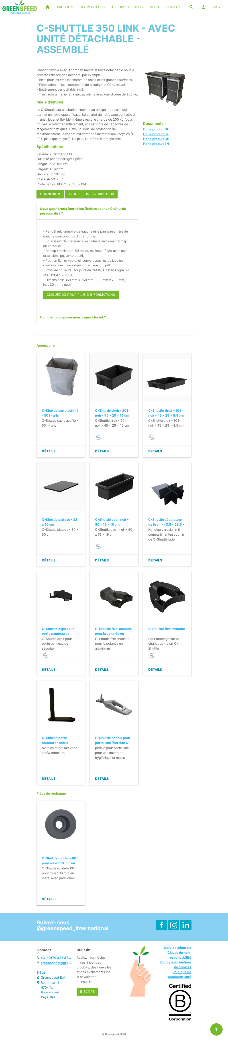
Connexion (50, 194)
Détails (49, 451)
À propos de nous (127, 7)
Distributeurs (92, 7)
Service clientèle (177, 948)
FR (215, 7)
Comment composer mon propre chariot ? (73, 317)
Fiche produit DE (156, 139)
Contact (174, 7)
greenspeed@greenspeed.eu (64, 963)
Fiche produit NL (156, 129)
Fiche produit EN (156, 144)
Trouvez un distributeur (91, 194)
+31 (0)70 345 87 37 (57, 958)
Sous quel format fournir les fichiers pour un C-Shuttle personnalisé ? (83, 211)
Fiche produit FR (156, 134)
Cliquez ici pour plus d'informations (81, 294)
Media (154, 7)
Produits (65, 7)
